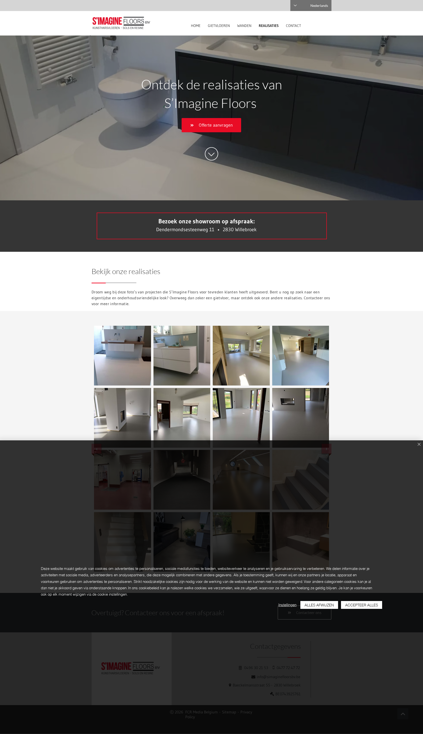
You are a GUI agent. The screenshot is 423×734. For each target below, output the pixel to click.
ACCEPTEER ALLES (361, 605)
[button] (122, 355)
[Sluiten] (419, 444)
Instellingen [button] (287, 604)
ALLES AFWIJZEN (319, 605)
